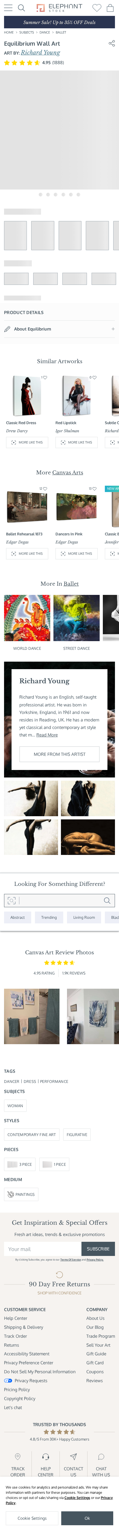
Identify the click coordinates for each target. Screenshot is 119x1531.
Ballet (61, 32)
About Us (95, 1318)
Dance (45, 32)
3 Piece (25, 1164)
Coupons (95, 1371)
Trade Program (100, 1336)
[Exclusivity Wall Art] (31, 798)
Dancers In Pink (68, 533)
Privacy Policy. (95, 1259)
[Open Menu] (8, 8)
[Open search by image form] (11, 901)
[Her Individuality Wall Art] (31, 837)
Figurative (77, 1134)
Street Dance (76, 648)
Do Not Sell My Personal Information (40, 1371)
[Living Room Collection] (84, 917)
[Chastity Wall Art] (88, 837)
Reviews (94, 1380)
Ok (87, 1518)
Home (9, 32)
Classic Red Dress (21, 422)
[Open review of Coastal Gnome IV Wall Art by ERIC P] (32, 1016)
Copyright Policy (19, 1398)
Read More (47, 735)
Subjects (26, 32)
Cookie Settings (77, 1497)
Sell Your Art (98, 1345)
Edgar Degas (17, 542)
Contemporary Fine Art (32, 1134)
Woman (15, 1105)
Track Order (15, 1336)
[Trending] (49, 917)
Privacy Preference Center (28, 1362)
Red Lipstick (65, 422)
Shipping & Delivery (23, 1327)
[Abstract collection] (17, 917)
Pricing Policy (17, 1389)
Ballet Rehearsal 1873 (24, 533)
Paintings (25, 1194)
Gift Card (95, 1362)
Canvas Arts (67, 472)
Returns (11, 1345)
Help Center (15, 1318)
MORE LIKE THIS (31, 442)
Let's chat (13, 1407)
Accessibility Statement (26, 1353)
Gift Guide (96, 1353)
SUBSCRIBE (98, 1249)
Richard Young (40, 52)
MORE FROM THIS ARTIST (59, 754)
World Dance (27, 648)
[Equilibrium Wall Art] (88, 798)
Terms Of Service (70, 1259)
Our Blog (95, 1327)
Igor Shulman (67, 430)
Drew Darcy (17, 430)
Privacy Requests (31, 1380)
